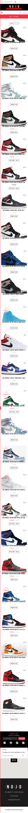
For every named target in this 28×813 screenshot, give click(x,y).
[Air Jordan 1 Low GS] (14, 343)
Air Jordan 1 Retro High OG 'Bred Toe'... (14, 154)
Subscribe (22, 738)
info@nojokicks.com (14, 799)
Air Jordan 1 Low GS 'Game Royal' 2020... (14, 378)
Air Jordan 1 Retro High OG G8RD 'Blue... (14, 322)
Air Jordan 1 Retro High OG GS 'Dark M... (14, 266)
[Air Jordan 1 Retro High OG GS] (14, 259)
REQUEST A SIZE (14, 48)
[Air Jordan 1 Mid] (14, 401)
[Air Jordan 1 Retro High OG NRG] (14, 36)
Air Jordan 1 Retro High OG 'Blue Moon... (14, 545)
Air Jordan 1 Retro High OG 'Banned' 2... (14, 685)
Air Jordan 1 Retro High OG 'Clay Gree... (14, 126)
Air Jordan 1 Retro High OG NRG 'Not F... (14, 42)
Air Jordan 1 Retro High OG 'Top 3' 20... (14, 629)
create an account (8, 1)
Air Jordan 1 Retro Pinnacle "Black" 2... (14, 713)
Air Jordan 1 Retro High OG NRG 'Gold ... (14, 70)
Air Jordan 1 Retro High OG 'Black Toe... (14, 182)
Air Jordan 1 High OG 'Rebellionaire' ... (14, 294)
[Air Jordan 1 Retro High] (14, 201)
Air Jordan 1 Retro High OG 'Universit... (14, 462)
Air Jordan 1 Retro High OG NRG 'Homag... (14, 573)
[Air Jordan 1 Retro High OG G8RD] (14, 315)
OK (23, 755)
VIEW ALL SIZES (14, 132)
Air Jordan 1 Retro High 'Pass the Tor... (14, 518)
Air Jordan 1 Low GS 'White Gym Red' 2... (14, 350)
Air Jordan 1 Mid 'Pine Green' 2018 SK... (14, 406)
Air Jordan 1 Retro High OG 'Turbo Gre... (14, 98)
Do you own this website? (8, 755)
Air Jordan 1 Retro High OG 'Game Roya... (14, 601)
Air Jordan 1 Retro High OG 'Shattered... (14, 657)
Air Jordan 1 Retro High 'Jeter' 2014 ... (14, 210)
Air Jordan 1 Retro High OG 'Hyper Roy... (14, 434)
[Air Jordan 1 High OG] (14, 287)
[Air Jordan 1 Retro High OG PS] (14, 231)
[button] (14, 760)
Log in (2, 1)
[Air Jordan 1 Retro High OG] (14, 92)
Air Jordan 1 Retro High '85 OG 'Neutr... (14, 490)
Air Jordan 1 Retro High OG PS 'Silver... (14, 238)
